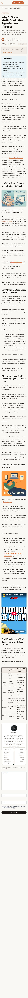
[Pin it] (22, 44)
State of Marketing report (16, 158)
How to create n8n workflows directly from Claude (21, 755)
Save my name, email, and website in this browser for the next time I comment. (14, 807)
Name (3, 795)
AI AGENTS (5, 13)
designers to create (6, 221)
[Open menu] (26, 3)
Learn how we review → (8, 52)
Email (3, 802)
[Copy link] (25, 44)
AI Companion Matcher (18, 2)
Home (2, 7)
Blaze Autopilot (7, 502)
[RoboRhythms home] (2, 2)
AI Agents (7, 7)
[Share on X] (19, 44)
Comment (5, 773)
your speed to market (16, 262)
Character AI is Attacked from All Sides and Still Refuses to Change (7, 756)
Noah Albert (14, 732)
